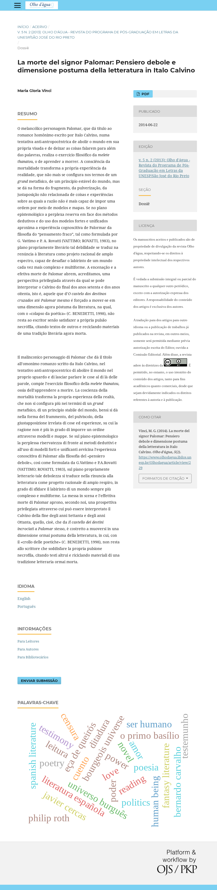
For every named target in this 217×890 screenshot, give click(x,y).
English (23, 598)
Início (23, 27)
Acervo (39, 27)
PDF (145, 94)
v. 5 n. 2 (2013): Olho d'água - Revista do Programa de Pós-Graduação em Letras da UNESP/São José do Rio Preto (97, 34)
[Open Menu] (17, 5)
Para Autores (28, 649)
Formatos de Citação (163, 478)
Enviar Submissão (39, 680)
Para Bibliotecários (32, 657)
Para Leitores (28, 641)
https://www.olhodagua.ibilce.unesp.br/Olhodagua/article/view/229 (165, 462)
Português (26, 606)
